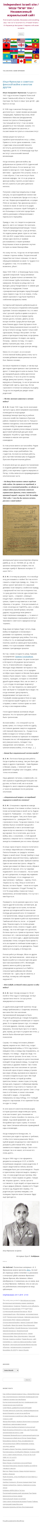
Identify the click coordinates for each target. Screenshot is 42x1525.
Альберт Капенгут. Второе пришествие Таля (19, 1482)
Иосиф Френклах (21, 1328)
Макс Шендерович (21, 1336)
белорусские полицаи (15, 1317)
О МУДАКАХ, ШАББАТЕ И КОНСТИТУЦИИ (17, 1408)
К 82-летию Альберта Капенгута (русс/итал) (19, 1427)
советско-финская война (22, 1342)
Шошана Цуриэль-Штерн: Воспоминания (18, 1507)
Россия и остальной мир (12, 1309)
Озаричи (17, 1306)
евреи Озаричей (26, 1322)
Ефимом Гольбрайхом (24, 656)
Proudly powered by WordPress (13, 1521)
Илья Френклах (29, 1325)
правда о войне (15, 1339)
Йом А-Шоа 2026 (9, 1460)
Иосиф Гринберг (9, 1328)
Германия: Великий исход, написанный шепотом (21, 1435)
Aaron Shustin (24, 1350)
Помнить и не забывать (30, 1306)
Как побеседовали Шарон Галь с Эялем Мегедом (21, 1394)
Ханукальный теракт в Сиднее (14, 1499)
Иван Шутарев (17, 1325)
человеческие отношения (20, 1347)
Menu (21, 34)
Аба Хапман (20, 1314)
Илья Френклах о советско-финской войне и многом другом (18, 84)
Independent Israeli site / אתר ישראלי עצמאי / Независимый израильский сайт (21, 10)
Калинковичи (8, 1306)
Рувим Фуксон (27, 1339)
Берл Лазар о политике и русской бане (17, 1463)
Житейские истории (27, 1300)
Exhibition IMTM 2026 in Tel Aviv (14, 1490)
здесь (28, 1270)
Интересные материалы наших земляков (18, 1303)
